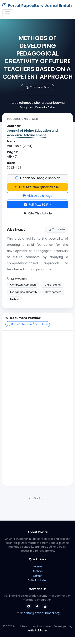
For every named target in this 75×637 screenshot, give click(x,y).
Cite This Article (39, 213)
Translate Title (39, 87)
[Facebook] (29, 606)
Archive (37, 571)
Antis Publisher (38, 580)
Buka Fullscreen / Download (29, 324)
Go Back (39, 498)
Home (37, 566)
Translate (58, 229)
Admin (37, 576)
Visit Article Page (39, 196)
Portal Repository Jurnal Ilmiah (40, 5)
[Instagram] (45, 606)
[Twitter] (37, 606)
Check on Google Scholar (39, 178)
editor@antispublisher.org (42, 613)
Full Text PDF (38, 204)
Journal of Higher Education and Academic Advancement (32, 132)
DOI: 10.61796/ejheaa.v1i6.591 (39, 187)
